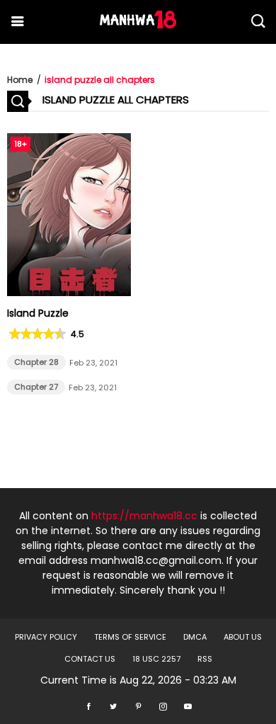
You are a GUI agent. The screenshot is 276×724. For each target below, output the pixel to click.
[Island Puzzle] (69, 292)
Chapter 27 (36, 386)
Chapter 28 (36, 362)
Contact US (89, 658)
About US (243, 637)
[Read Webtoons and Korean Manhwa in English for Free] (138, 25)
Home (20, 80)
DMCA (195, 637)
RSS (204, 658)
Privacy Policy (46, 637)
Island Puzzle (38, 313)
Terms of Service (130, 637)
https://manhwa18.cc (144, 516)
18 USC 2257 (156, 658)
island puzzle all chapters (100, 80)
